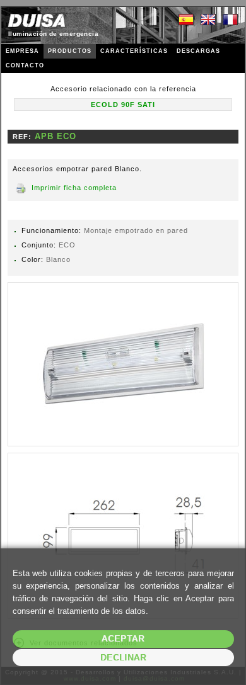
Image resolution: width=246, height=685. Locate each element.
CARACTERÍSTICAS (134, 51)
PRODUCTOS (69, 51)
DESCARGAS (198, 51)
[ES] (186, 20)
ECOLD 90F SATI (123, 104)
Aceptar (123, 638)
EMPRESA (22, 51)
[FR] (230, 20)
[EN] (208, 20)
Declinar (123, 657)
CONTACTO (25, 65)
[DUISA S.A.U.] (36, 20)
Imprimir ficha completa (74, 187)
